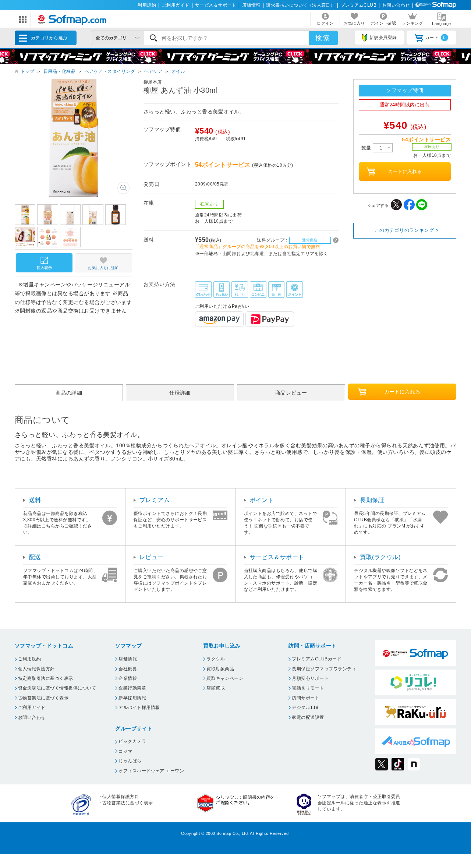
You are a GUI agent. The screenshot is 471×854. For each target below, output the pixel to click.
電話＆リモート (308, 688)
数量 (367, 148)
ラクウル (215, 658)
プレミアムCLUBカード (316, 658)
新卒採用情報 (132, 698)
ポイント (262, 500)
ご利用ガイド (176, 5)
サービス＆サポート (215, 5)
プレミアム (154, 500)
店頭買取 (215, 688)
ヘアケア (153, 71)
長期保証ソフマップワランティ (324, 668)
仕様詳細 (180, 393)
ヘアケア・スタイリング (110, 71)
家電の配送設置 (308, 717)
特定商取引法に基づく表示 (45, 678)
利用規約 (147, 5)
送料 (35, 500)
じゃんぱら (129, 760)
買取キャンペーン (224, 678)
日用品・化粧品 (59, 71)
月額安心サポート (310, 678)
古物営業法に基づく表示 (43, 698)
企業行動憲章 (132, 688)
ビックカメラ (132, 741)
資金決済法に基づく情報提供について (57, 688)
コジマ (125, 751)
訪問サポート (305, 698)
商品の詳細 (69, 393)
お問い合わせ (396, 5)
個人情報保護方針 (36, 668)
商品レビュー (291, 393)
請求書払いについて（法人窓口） (300, 5)
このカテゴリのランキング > (407, 230)
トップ (27, 71)
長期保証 (372, 500)
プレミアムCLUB (358, 5)
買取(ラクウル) (380, 557)
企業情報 (127, 678)
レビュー (151, 557)
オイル (178, 71)
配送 (35, 557)
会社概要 (127, 668)
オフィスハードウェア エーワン (151, 770)
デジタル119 (305, 707)
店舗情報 (251, 5)
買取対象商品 (220, 668)
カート (435, 37)
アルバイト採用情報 (139, 707)
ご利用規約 (29, 658)
